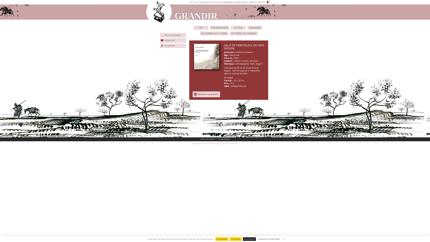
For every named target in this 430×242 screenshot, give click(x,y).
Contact (261, 2)
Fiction (238, 27)
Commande (227, 2)
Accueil (194, 2)
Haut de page (207, 139)
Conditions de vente (233, 143)
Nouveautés (170, 40)
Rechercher (170, 46)
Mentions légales (215, 143)
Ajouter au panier (208, 94)
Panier (237, 2)
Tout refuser (236, 239)
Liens (223, 143)
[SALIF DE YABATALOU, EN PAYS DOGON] (207, 56)
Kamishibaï (255, 27)
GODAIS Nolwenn (244, 52)
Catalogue (205, 2)
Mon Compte (248, 2)
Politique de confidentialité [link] (269, 239)
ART (201, 27)
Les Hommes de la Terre (214, 33)
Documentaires (219, 27)
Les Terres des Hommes (244, 33)
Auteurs (216, 2)
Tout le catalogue (173, 35)
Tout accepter (221, 239)
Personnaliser (249, 239)
